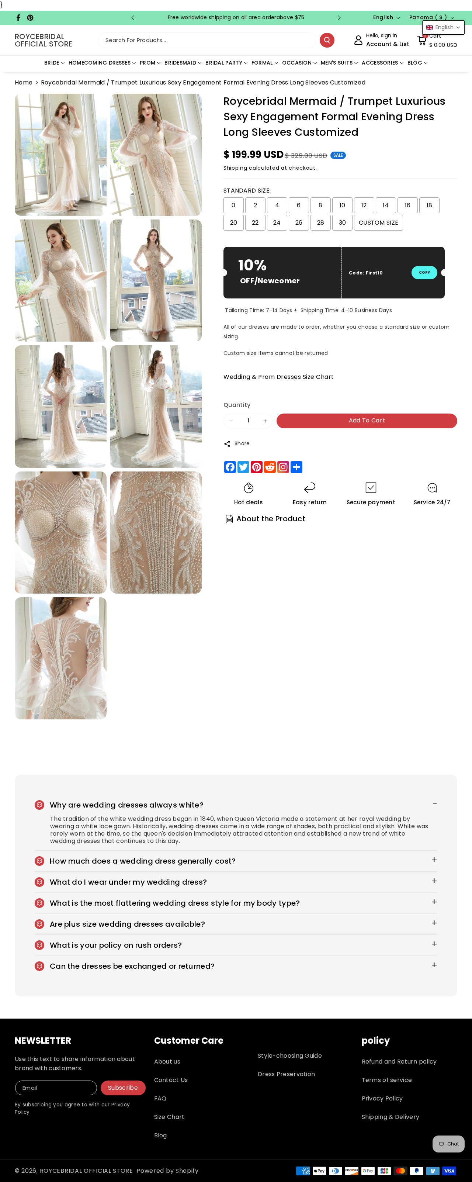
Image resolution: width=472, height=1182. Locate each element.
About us (167, 1061)
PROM (147, 62)
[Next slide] (339, 18)
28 (320, 222)
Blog (160, 1135)
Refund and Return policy (399, 1061)
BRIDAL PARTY (223, 62)
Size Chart (169, 1117)
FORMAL (262, 62)
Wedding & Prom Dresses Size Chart (278, 377)
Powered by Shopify (167, 1171)
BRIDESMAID (180, 62)
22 (255, 222)
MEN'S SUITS (337, 62)
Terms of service (387, 1080)
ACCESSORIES (380, 62)
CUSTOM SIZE (378, 222)
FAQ (160, 1098)
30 (342, 222)
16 (408, 205)
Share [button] (242, 443)
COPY (424, 272)
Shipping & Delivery (391, 1117)
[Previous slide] (132, 18)
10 (343, 205)
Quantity (236, 405)
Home (23, 82)
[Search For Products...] (327, 40)
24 (277, 222)
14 (386, 205)
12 (364, 205)
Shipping (235, 168)
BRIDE (51, 62)
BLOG (414, 62)
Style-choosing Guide (290, 1055)
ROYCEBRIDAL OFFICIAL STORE (86, 1171)
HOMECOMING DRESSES (100, 62)
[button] (437, 40)
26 (299, 222)
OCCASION (297, 62)
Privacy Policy (382, 1098)
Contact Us (171, 1080)
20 (233, 222)
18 (430, 205)
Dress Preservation (286, 1074)
